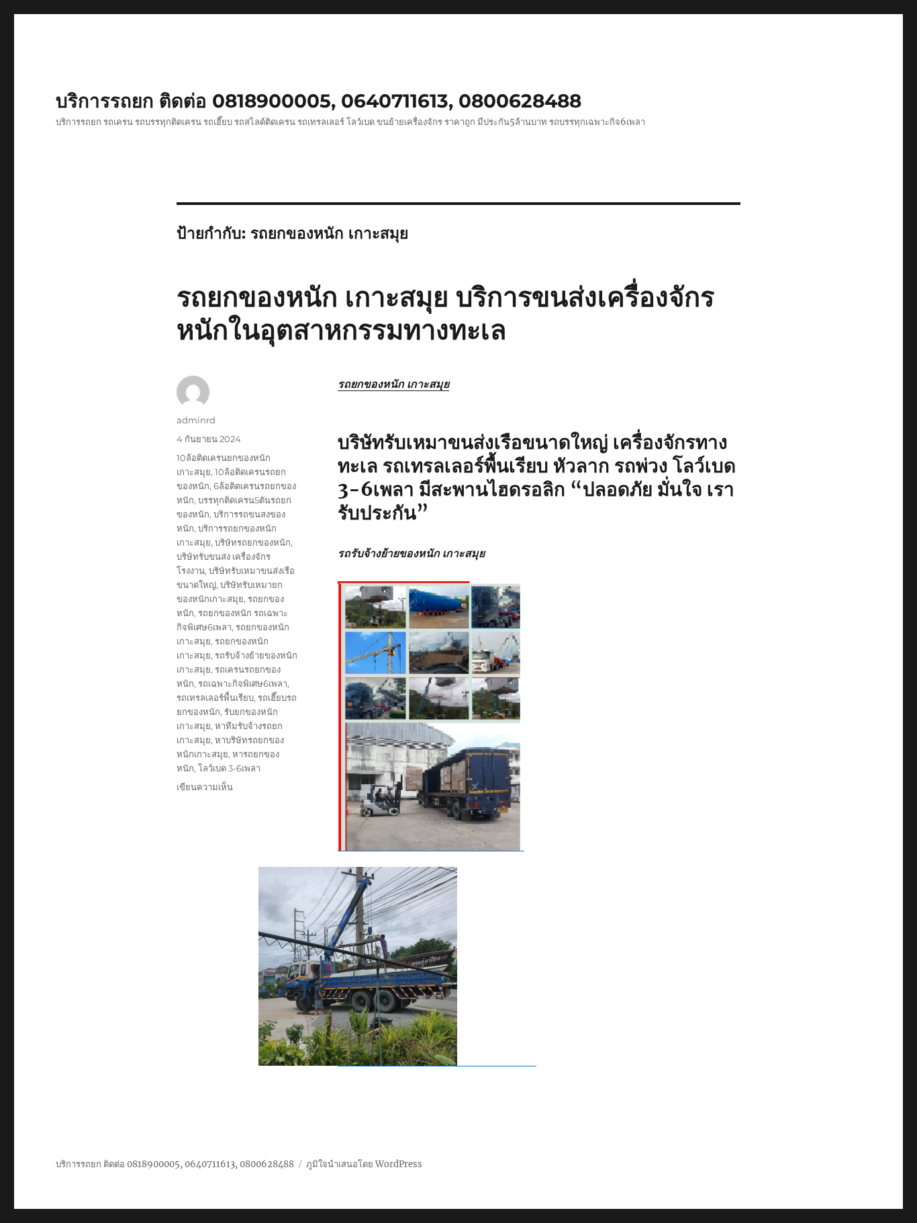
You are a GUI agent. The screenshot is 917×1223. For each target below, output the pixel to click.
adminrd (196, 420)
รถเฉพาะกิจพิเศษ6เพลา (242, 683)
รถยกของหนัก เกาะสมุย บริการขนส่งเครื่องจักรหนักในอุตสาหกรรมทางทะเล (445, 313)
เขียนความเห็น (205, 787)
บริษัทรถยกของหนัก (253, 542)
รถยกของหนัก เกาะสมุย (393, 383)
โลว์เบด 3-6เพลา (229, 768)
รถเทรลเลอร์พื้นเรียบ (215, 697)
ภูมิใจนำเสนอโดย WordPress (364, 1164)
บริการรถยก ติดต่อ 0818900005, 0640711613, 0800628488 (318, 100)
